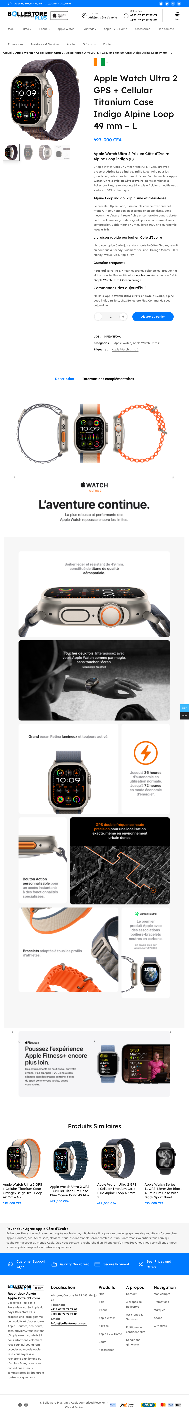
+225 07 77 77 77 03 (143, 15)
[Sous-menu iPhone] (49, 29)
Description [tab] (64, 379)
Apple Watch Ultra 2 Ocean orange (118, 280)
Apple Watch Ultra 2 (49, 52)
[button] (81, 63)
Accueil (7, 52)
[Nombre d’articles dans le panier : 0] (177, 14)
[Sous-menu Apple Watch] (76, 29)
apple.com (143, 275)
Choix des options (169, 1144)
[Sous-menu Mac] (15, 29)
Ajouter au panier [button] (27, 1144)
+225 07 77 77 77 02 (143, 20)
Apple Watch (24, 52)
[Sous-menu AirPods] (95, 29)
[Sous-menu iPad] (30, 29)
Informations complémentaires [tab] (108, 379)
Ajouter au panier (153, 316)
